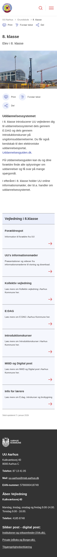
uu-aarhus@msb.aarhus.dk (24, 478)
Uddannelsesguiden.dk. (17, 152)
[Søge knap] (40, 8)
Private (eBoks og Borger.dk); (19, 539)
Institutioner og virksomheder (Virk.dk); (24, 532)
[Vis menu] (51, 8)
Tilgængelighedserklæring (17, 547)
